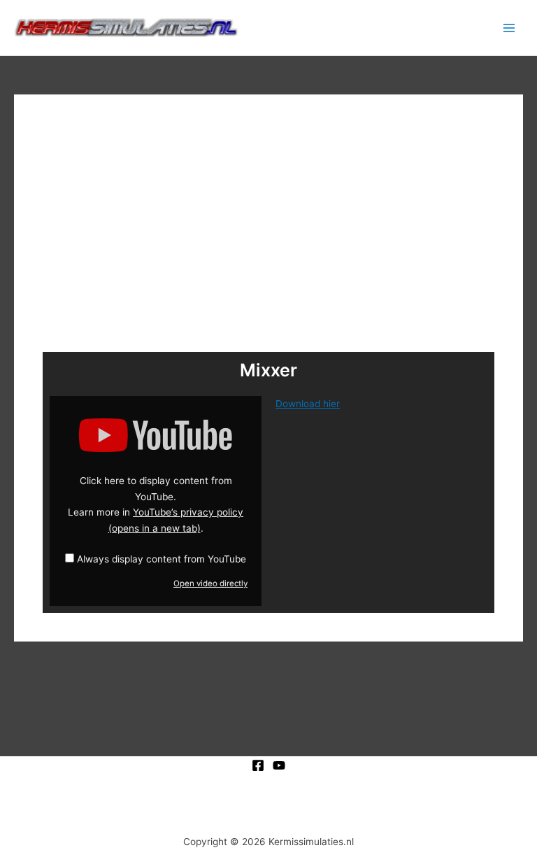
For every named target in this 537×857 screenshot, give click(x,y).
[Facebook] (258, 765)
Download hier (307, 403)
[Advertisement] (268, 228)
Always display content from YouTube (161, 559)
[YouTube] (279, 765)
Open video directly (210, 583)
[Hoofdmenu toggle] (509, 27)
